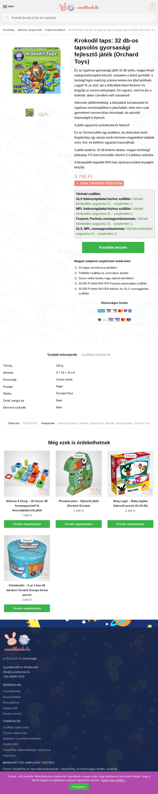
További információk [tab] (62, 354)
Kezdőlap (8, 29)
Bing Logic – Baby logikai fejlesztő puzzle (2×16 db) (130, 503)
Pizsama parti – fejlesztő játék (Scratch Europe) (79, 503)
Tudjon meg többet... (113, 780)
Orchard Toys (142, 423)
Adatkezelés (10, 744)
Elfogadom (79, 786)
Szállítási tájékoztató (16, 727)
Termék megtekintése (27, 524)
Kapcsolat (9, 755)
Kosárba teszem (113, 247)
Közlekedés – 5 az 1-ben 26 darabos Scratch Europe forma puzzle (27, 590)
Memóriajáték (124, 423)
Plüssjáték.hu (13, 658)
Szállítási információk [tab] (96, 354)
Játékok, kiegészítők (29, 29)
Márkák (109, 423)
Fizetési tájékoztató (15, 733)
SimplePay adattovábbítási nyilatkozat (27, 749)
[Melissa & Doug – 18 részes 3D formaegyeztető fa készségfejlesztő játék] (27, 473)
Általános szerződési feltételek (22, 738)
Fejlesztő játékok (55, 29)
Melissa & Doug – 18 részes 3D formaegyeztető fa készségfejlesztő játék (27, 505)
